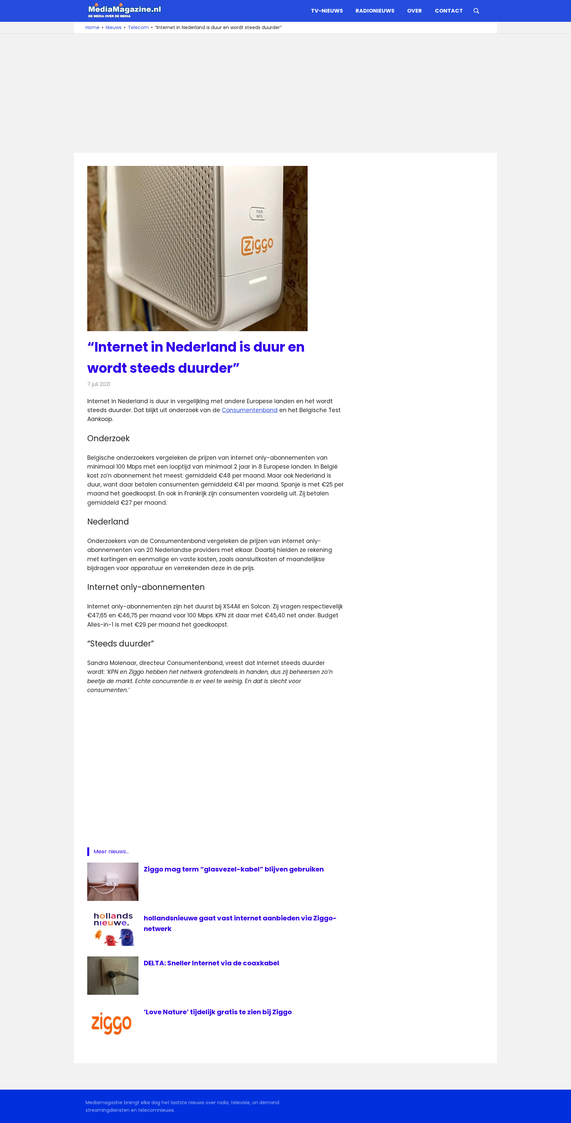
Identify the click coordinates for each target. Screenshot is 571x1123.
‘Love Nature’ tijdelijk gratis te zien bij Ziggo (218, 1012)
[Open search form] (476, 10)
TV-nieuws (327, 11)
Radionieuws (375, 11)
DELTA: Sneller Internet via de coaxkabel (211, 963)
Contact (449, 11)
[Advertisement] (285, 93)
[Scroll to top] (561, 1113)
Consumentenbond (250, 410)
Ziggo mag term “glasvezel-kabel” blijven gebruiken (234, 869)
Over (414, 11)
